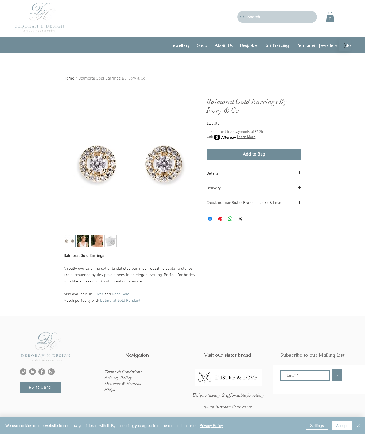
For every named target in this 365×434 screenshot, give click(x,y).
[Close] (358, 425)
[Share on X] (240, 219)
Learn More (246, 137)
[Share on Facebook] (210, 219)
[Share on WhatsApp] (230, 219)
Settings (317, 425)
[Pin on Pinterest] (220, 219)
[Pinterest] (23, 371)
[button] (330, 17)
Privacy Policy (211, 425)
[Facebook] (41, 371)
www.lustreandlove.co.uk (228, 407)
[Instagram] (51, 371)
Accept (342, 425)
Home (69, 78)
